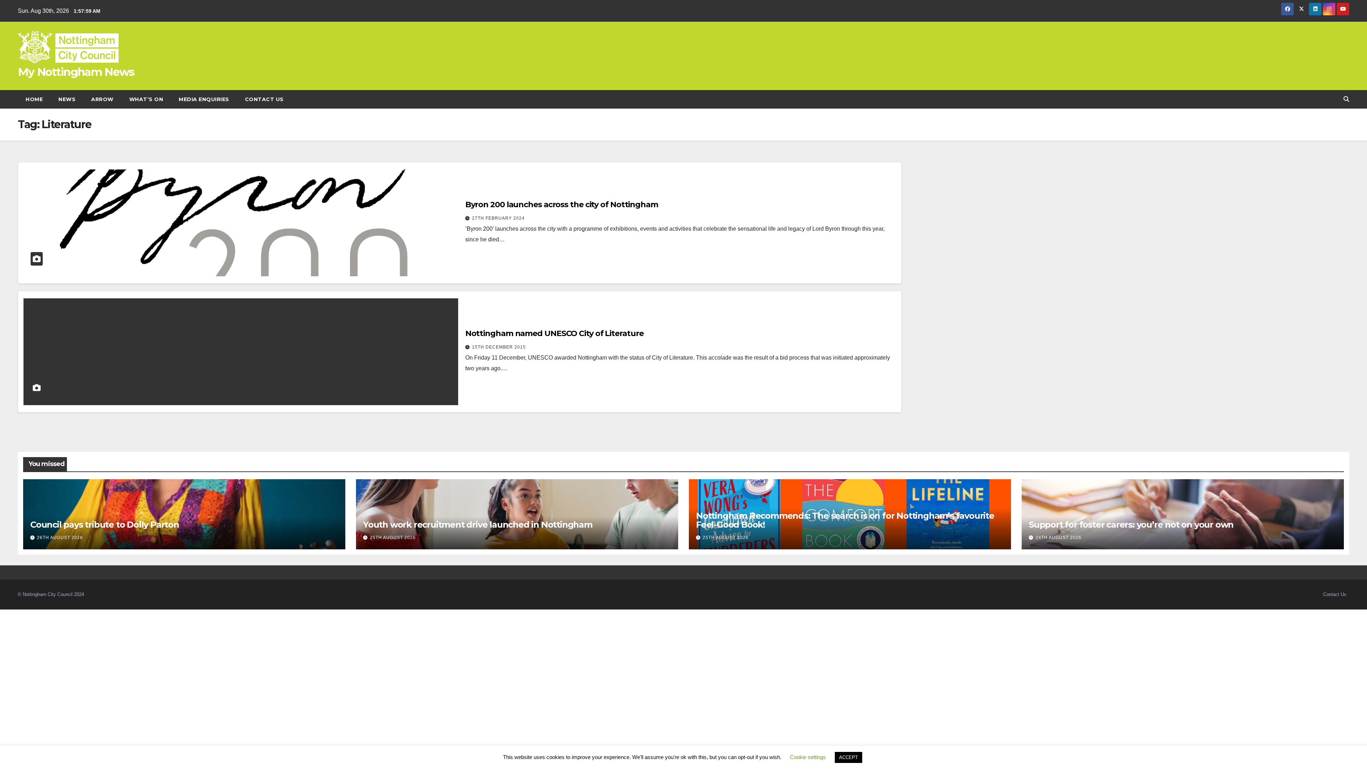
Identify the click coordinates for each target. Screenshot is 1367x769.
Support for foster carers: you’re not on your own (1131, 524)
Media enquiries (204, 99)
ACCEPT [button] (848, 757)
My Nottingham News (76, 72)
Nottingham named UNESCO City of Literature (554, 333)
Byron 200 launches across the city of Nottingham (561, 204)
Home (34, 99)
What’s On (146, 99)
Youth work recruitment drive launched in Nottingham (477, 524)
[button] (1346, 99)
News (66, 99)
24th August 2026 (1058, 537)
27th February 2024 (498, 218)
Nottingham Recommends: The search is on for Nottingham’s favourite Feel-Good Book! (845, 520)
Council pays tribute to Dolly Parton (104, 524)
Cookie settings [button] (808, 757)
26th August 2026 (60, 537)
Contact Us (264, 99)
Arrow (102, 99)
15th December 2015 (499, 347)
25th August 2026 (393, 537)
